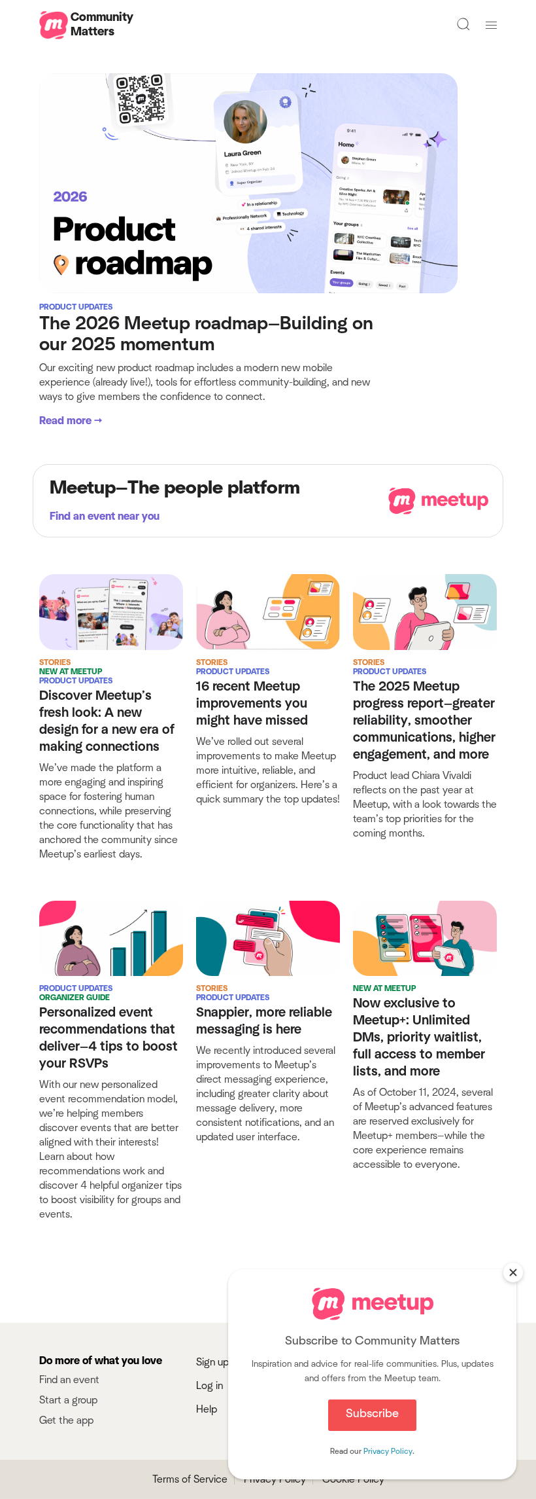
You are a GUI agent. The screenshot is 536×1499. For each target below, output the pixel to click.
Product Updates (75, 307)
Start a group (68, 1400)
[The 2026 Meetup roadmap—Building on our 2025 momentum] (248, 182)
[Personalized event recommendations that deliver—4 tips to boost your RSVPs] (111, 937)
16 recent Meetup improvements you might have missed (252, 703)
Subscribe (372, 1414)
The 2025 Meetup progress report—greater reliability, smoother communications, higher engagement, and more (424, 720)
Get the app (66, 1421)
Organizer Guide (74, 998)
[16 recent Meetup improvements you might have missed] (268, 611)
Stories (55, 662)
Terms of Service (189, 1479)
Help (206, 1409)
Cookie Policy (353, 1479)
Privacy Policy (275, 1479)
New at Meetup (70, 672)
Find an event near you (104, 516)
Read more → (70, 421)
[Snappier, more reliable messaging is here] (268, 937)
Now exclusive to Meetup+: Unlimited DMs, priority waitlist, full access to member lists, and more (419, 1037)
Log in (209, 1386)
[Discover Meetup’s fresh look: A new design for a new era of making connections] (111, 611)
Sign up (212, 1362)
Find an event (69, 1380)
